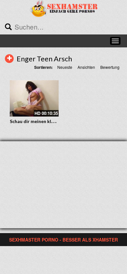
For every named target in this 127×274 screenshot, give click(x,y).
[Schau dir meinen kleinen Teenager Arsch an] (34, 98)
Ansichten (86, 67)
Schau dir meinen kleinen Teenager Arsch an (57, 121)
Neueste (64, 67)
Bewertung (110, 67)
